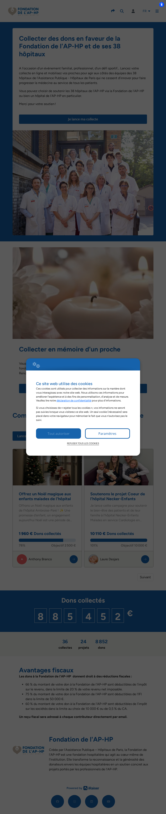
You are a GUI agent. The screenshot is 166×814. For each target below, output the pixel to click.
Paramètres (107, 433)
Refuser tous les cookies (83, 443)
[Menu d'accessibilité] (161, 4)
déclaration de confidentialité (73, 400)
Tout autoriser (59, 433)
